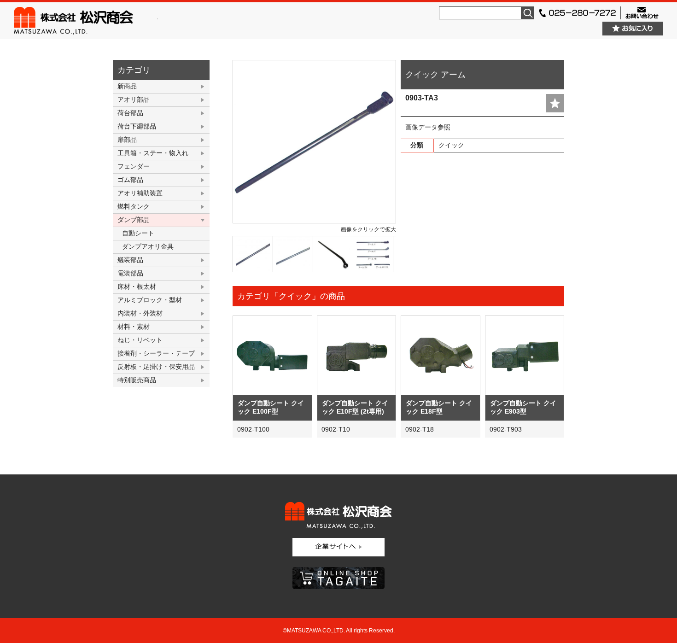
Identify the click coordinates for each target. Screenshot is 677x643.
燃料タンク (133, 206)
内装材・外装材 (140, 313)
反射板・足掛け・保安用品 (156, 366)
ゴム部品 (130, 179)
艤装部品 (130, 259)
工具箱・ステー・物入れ (152, 153)
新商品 (127, 86)
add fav (555, 103)
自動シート (138, 233)
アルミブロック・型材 (149, 300)
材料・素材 (133, 326)
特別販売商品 (136, 380)
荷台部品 (130, 113)
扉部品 (127, 139)
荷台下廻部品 (136, 126)
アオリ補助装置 (140, 193)
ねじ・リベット (140, 340)
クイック (451, 145)
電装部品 (130, 273)
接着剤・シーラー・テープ (156, 353)
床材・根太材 (136, 286)
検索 (527, 12)
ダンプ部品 (133, 219)
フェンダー (133, 166)
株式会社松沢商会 (86, 21)
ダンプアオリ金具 (148, 246)
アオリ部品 (133, 99)
